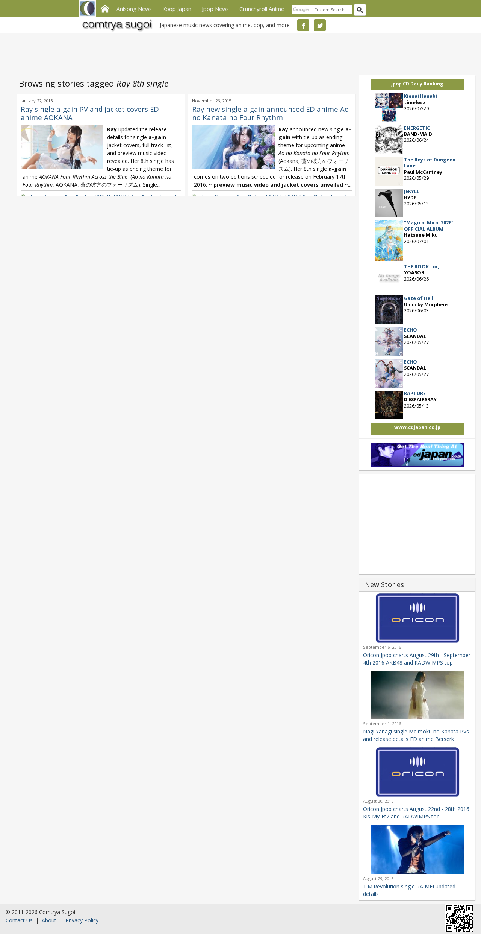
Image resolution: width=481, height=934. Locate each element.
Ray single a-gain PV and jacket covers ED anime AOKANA (90, 113)
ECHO (410, 330)
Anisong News (134, 8)
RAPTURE (415, 393)
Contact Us (19, 920)
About (49, 920)
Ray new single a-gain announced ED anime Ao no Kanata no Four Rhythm (270, 113)
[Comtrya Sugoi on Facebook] (303, 25)
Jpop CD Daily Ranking (417, 84)
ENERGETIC (417, 128)
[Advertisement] (238, 53)
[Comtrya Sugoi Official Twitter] (320, 25)
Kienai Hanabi (420, 96)
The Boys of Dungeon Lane (429, 163)
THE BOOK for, (421, 266)
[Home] (105, 8)
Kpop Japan (176, 8)
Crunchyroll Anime (261, 8)
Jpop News (215, 8)
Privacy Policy (81, 920)
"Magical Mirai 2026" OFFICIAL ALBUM (429, 225)
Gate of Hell (418, 298)
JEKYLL (411, 191)
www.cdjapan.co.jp (417, 427)
